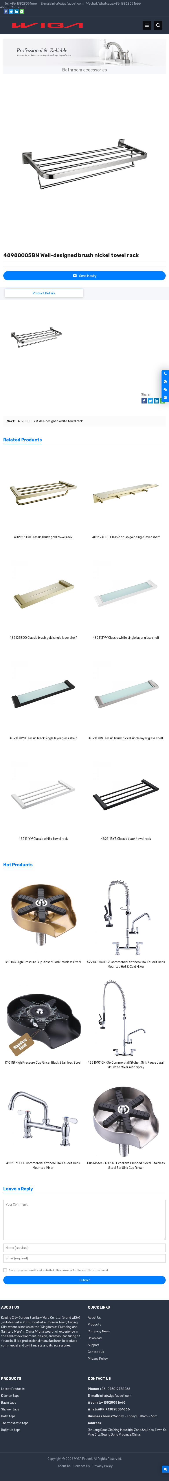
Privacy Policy (98, 1359)
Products (94, 1324)
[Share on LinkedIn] (156, 402)
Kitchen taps (10, 1396)
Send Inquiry (88, 276)
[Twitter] (11, 13)
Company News (99, 1331)
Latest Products (13, 1389)
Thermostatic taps (14, 1423)
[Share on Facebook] (144, 402)
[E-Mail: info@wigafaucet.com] (165, 398)
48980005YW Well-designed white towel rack (50, 421)
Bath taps (8, 1416)
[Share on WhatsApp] (163, 402)
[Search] (158, 25)
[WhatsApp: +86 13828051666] (165, 382)
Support (93, 1345)
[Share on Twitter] (150, 402)
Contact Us (96, 1352)
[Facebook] (6, 13)
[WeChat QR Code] (165, 390)
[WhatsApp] (21, 13)
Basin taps (8, 1402)
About (4, 7)
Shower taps (10, 1409)
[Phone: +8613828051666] (165, 374)
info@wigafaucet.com (115, 1396)
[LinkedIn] (16, 13)
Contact (17, 7)
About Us (94, 1318)
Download (95, 1338)
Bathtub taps (10, 1430)
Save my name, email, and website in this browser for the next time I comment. (59, 1270)
